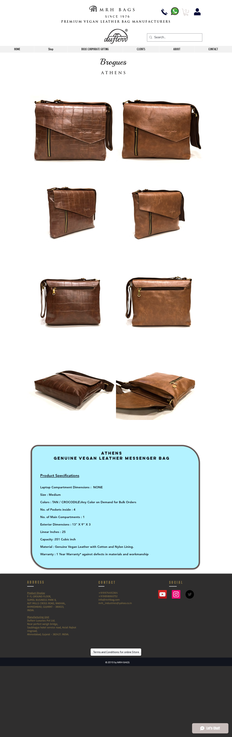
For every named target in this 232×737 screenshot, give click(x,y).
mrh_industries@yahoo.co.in (115, 603)
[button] (186, 12)
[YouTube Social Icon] (162, 594)
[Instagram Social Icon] (176, 594)
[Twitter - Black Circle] (189, 594)
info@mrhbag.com (109, 599)
